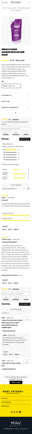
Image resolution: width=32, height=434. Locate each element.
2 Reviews (16, 120)
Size (3, 81)
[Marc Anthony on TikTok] (14, 412)
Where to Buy (16, 382)
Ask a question (24, 304)
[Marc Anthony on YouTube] (20, 412)
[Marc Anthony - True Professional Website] (16, 2)
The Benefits (6, 95)
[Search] (29, 2)
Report (16, 229)
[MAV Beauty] (16, 424)
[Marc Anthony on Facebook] (17, 412)
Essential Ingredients (10, 107)
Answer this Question (8, 331)
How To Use (6, 101)
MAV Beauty (8, 428)
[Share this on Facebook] (16, 113)
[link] (9, 60)
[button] (27, 318)
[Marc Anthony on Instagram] (11, 412)
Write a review (20, 60)
